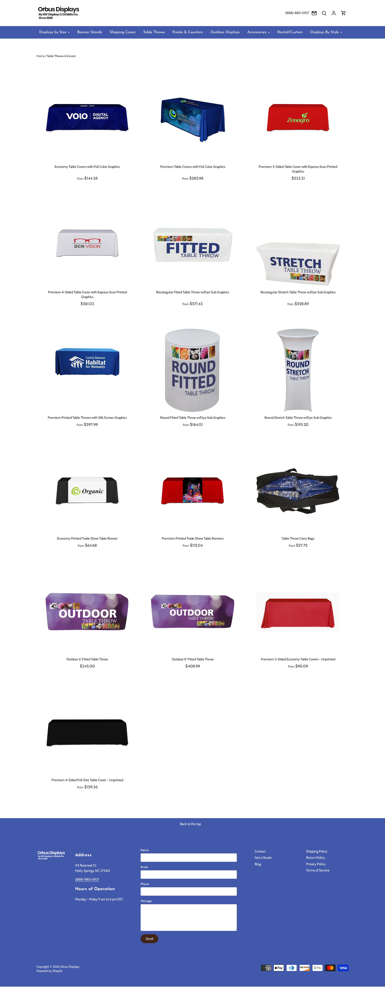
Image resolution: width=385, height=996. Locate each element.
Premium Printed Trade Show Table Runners (192, 538)
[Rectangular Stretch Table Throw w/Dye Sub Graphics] (298, 244)
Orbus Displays (70, 966)
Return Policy (315, 858)
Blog (258, 864)
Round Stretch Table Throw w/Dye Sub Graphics (298, 418)
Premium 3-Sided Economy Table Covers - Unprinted (298, 659)
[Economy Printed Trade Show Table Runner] (87, 491)
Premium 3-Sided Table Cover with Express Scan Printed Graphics (298, 169)
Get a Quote (263, 858)
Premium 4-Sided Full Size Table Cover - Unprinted (87, 780)
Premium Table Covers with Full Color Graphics (192, 167)
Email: (144, 867)
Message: (146, 901)
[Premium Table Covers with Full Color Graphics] (192, 119)
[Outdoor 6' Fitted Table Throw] (87, 611)
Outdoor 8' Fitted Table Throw (193, 659)
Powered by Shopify (49, 971)
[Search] (324, 13)
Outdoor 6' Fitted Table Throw (87, 659)
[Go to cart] (343, 13)
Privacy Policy (316, 864)
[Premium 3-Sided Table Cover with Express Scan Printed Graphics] (298, 119)
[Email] (314, 13)
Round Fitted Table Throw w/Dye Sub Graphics (192, 418)
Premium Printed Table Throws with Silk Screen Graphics (87, 418)
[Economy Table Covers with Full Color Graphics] (87, 119)
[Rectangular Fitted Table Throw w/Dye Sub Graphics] (192, 244)
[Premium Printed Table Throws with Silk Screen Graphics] (87, 362)
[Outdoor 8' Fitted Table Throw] (192, 611)
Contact (260, 851)
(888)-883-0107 (297, 13)
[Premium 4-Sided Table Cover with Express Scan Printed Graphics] (87, 244)
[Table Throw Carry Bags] (298, 491)
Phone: (145, 884)
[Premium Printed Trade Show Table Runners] (192, 491)
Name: (145, 850)
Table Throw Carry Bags (298, 538)
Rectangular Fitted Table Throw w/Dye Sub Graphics (192, 292)
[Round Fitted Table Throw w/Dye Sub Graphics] (192, 370)
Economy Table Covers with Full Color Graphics (87, 167)
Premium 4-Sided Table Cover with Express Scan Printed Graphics (87, 294)
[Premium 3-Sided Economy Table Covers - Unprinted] (298, 611)
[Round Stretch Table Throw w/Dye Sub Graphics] (298, 370)
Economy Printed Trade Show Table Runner (87, 538)
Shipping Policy (317, 851)
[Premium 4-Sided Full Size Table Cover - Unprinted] (87, 732)
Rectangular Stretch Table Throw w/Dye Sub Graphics (298, 292)
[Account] (334, 13)
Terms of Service (318, 870)
